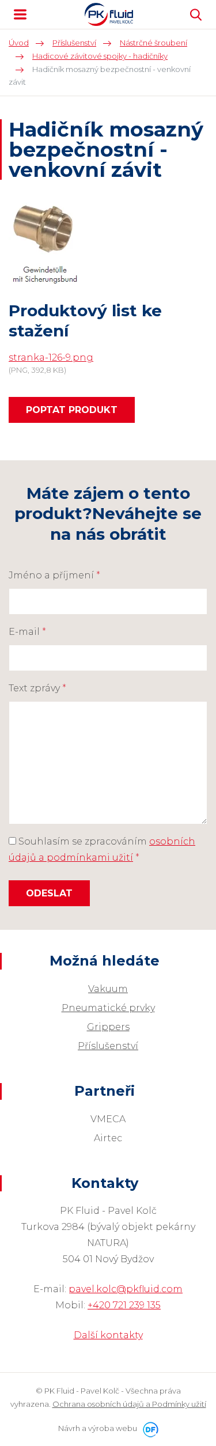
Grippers (108, 1026)
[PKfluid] (109, 14)
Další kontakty (108, 1335)
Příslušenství (108, 1045)
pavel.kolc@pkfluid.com (126, 1289)
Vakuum (108, 988)
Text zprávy (37, 688)
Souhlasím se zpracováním (102, 849)
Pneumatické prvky (108, 1007)
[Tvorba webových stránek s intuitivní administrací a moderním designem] (148, 1428)
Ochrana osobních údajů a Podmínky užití (129, 1404)
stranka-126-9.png (51, 357)
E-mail (27, 631)
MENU (20, 14)
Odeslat (49, 893)
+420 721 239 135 (124, 1305)
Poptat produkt (72, 409)
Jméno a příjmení (54, 575)
